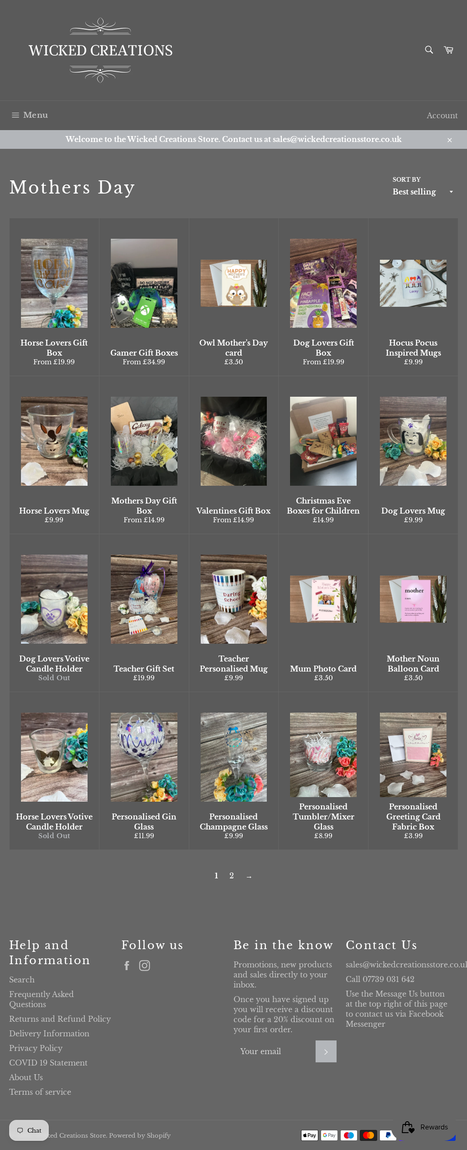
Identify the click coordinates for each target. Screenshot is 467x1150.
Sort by (406, 179)
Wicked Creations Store (70, 1135)
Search (22, 979)
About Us (26, 1077)
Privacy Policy (35, 1048)
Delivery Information (49, 1033)
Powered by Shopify (140, 1135)
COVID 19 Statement (48, 1062)
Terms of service (40, 1092)
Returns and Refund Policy (60, 1019)
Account (442, 115)
